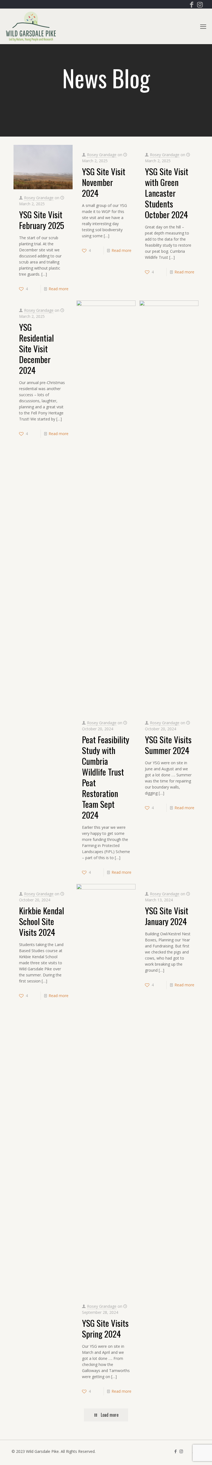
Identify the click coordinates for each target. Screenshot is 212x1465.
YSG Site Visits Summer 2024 (168, 745)
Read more (58, 288)
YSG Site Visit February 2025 (41, 219)
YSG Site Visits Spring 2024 (105, 1328)
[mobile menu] (203, 26)
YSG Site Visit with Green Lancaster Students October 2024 (166, 193)
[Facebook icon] (191, 5)
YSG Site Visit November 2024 (103, 182)
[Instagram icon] (200, 5)
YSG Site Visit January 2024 (166, 916)
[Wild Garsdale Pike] (31, 26)
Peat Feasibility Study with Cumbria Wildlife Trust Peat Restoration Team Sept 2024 (105, 777)
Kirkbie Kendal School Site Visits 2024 (41, 921)
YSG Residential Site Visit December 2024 (36, 348)
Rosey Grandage (39, 197)
